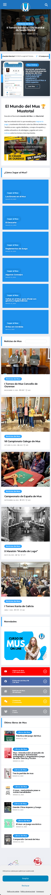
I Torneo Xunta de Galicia (19, 606)
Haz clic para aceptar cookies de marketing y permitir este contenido (25, 148)
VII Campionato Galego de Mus (22, 441)
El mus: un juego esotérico (28, 824)
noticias (7, 133)
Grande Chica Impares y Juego (27, 807)
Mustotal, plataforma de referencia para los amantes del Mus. (36, 75)
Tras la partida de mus (23, 773)
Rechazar (25, 885)
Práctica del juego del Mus (28, 736)
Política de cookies (13, 891)
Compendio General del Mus (26, 839)
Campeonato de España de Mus (22, 496)
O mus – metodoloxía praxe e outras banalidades (26, 791)
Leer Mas (31, 86)
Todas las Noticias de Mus (36, 341)
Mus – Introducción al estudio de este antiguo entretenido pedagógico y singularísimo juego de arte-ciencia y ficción (29, 756)
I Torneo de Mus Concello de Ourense (21, 385)
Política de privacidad (28, 891)
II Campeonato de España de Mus (25, 29)
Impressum (40, 891)
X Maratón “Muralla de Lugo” (21, 551)
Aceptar (25, 878)
